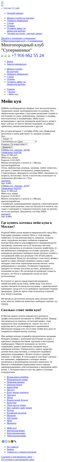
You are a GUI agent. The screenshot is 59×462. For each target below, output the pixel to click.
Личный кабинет (15, 13)
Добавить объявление (17, 20)
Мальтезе (11, 415)
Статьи (10, 23)
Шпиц (10, 397)
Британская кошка (16, 430)
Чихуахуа (11, 395)
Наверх (10, 449)
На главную (12, 447)
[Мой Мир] (12, 441)
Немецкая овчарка (16, 382)
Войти (10, 61)
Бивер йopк (12, 387)
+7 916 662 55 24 (27, 55)
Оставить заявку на (16, 29)
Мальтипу (12, 423)
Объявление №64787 (11, 188)
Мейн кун (12, 428)
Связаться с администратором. (22, 452)
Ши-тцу (11, 390)
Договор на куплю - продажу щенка (24, 33)
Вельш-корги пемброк (17, 377)
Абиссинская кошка (16, 435)
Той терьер (12, 418)
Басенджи (11, 402)
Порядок (5, 144)
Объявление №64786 (11, 152)
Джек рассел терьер (16, 405)
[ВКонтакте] (3, 441)
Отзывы (11, 26)
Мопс (9, 420)
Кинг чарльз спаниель (17, 392)
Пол (3, 136)
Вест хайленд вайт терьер (19, 408)
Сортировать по (9, 141)
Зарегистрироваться (16, 64)
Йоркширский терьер (17, 379)
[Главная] (29, 41)
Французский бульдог (17, 400)
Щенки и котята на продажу (20, 18)
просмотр (5, 180)
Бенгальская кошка (16, 433)
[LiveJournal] (15, 441)
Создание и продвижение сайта (16, 457)
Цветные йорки (14, 384)
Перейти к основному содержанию (18, 38)
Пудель (10, 410)
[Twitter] (6, 441)
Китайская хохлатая (16, 413)
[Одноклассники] (9, 441)
